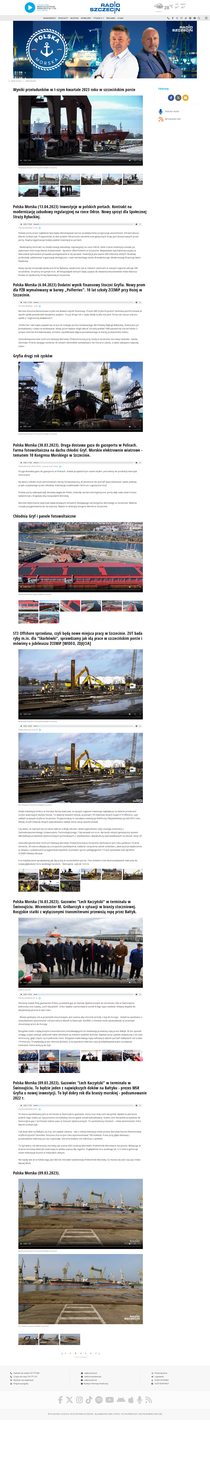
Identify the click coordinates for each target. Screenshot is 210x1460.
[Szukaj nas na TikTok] (89, 1396)
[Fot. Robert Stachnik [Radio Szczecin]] (80, 1289)
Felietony (163, 88)
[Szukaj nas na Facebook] (60, 1396)
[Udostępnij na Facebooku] (171, 98)
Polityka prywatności (129, 1414)
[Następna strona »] (99, 1353)
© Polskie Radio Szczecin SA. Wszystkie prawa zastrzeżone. (71, 1414)
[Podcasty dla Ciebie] (139, 1396)
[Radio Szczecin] (105, 7)
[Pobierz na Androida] (121, 1396)
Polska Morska (30, 81)
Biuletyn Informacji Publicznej (96, 1383)
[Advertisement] (32, 1438)
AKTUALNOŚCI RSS (173, 119)
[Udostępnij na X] (178, 98)
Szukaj (199, 18)
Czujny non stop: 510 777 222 (25, 1376)
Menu (206, 18)
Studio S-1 (98, 18)
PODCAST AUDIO (172, 111)
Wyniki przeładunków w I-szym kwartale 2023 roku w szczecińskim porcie (74, 89)
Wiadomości (49, 18)
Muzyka (74, 18)
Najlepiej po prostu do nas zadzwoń (168, 18)
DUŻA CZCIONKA (161, 1380)
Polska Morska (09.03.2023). (36, 1173)
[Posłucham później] (39, 228)
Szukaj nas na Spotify (190, 18)
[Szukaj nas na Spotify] (99, 1396)
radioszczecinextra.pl (92, 1376)
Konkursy (86, 18)
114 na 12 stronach (81, 1357)
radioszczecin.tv (90, 1380)
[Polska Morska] (105, 49)
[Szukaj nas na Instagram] (79, 1396)
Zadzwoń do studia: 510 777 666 (26, 1373)
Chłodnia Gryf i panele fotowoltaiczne (44, 516)
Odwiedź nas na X (177, 18)
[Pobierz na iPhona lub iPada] (131, 1396)
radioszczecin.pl (90, 1373)
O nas (120, 18)
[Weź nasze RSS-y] (148, 1396)
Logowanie (159, 1376)
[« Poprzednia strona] (62, 1353)
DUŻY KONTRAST (161, 1383)
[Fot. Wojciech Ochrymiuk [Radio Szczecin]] (80, 768)
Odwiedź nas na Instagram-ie (181, 18)
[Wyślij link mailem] (185, 98)
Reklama (110, 18)
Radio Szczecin (16, 81)
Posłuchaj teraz (160, 1373)
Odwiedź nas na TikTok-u (186, 18)
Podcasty (63, 18)
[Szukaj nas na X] (69, 1396)
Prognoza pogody (20, 1383)
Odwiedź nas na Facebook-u (173, 18)
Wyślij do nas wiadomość (194, 18)
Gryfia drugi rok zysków (32, 356)
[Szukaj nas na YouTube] (109, 1396)
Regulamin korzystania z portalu (107, 1414)
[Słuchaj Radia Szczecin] (30, 7)
